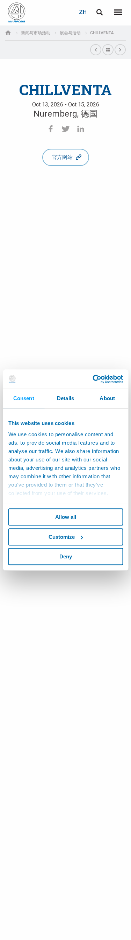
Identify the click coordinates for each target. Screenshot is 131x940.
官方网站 (62, 157)
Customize (62, 537)
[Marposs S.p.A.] (16, 12)
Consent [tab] (23, 398)
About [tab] (107, 398)
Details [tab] (65, 398)
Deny (65, 556)
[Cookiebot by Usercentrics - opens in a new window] (93, 379)
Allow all (65, 517)
